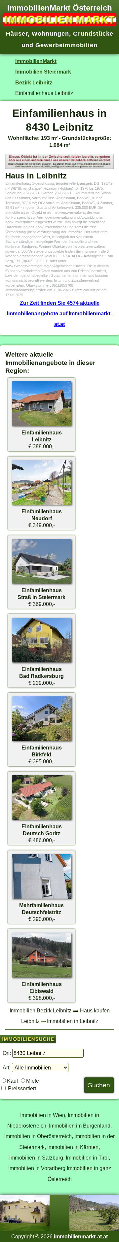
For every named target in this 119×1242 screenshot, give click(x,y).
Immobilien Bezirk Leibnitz (40, 1010)
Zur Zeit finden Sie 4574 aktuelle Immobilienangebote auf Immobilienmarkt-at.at (59, 313)
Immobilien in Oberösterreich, (38, 1136)
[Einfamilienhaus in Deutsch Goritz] (41, 819)
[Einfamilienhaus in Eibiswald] (41, 977)
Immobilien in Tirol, (88, 1158)
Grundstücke (93, 33)
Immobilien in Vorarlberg (36, 1168)
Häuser (17, 33)
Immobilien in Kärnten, (73, 1147)
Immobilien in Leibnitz (72, 1021)
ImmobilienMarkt (36, 61)
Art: (7, 1067)
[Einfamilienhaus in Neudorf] (41, 504)
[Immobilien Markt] (59, 24)
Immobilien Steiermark (43, 72)
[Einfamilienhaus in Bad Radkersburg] (41, 662)
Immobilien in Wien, (43, 1115)
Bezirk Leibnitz (33, 82)
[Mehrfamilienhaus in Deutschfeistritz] (41, 898)
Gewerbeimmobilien (66, 45)
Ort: (7, 1053)
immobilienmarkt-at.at (81, 1236)
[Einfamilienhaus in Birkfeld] (41, 741)
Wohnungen (50, 33)
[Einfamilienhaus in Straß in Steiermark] (41, 583)
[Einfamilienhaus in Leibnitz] (41, 426)
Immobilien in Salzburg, (36, 1158)
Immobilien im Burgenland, (80, 1126)
